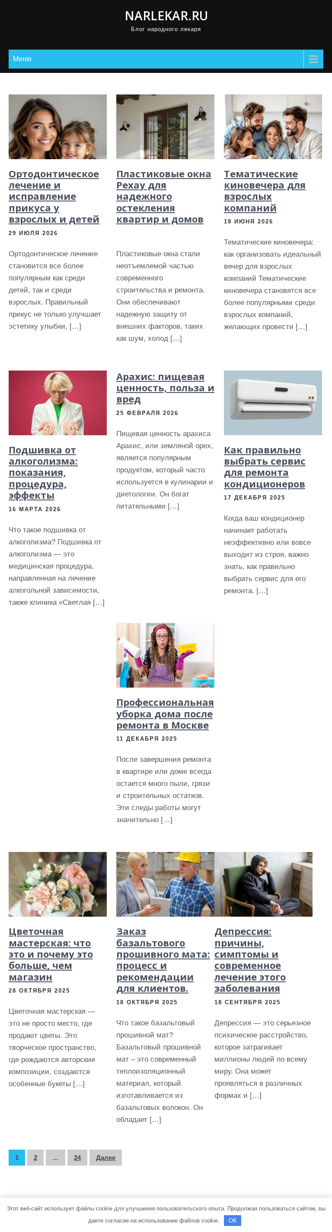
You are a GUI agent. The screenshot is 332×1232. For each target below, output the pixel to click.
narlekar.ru (166, 15)
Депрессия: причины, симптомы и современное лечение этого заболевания (250, 959)
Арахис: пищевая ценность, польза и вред (165, 387)
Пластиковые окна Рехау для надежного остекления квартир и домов (163, 196)
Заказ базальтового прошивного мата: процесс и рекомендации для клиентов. (163, 959)
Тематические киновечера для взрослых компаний (265, 190)
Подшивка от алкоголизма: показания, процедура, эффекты (43, 472)
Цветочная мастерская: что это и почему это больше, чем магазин (51, 953)
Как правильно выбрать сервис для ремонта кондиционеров (265, 466)
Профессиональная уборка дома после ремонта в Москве (165, 713)
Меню (22, 59)
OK (233, 1220)
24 (77, 1157)
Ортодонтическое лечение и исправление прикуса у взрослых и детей (54, 196)
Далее (105, 1157)
